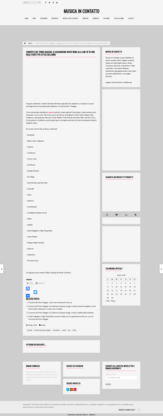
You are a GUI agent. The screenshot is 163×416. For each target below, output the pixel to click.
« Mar (108, 301)
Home (26, 18)
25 (121, 294)
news (74, 330)
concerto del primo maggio (42, 330)
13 (130, 287)
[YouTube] (57, 2)
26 (126, 294)
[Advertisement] (81, 31)
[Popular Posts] (116, 215)
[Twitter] (49, 2)
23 (112, 294)
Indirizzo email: (111, 374)
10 (117, 287)
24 (117, 294)
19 (126, 290)
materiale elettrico (81, 415)
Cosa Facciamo (119, 18)
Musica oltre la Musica (70, 18)
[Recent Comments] (126, 215)
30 (112, 298)
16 (112, 290)
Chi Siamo (106, 18)
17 (117, 290)
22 (108, 294)
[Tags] (135, 215)
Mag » (113, 301)
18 (121, 290)
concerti (29, 330)
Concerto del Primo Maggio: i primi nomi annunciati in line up (50, 302)
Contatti (131, 18)
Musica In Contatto (81, 11)
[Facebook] (45, 2)
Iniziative (85, 18)
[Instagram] (53, 2)
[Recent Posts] (107, 215)
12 (126, 287)
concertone (56, 330)
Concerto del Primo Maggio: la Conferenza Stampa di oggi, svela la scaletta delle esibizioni (61, 313)
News (34, 18)
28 (135, 294)
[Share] (61, 295)
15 (108, 290)
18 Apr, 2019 (32, 325)
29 (108, 298)
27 (130, 294)
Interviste (55, 18)
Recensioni (43, 18)
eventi (64, 330)
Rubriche (96, 18)
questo (51, 112)
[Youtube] (75, 389)
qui (131, 82)
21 (135, 290)
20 (130, 290)
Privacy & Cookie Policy (127, 410)
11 (121, 287)
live (69, 330)
